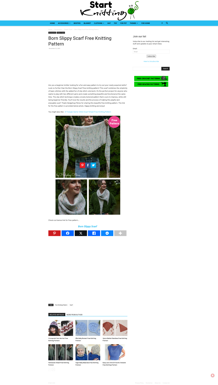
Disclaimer (149, 383)
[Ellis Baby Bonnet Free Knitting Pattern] (88, 327)
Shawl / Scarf (68, 29)
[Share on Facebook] (68, 233)
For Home (145, 23)
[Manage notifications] (212, 375)
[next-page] (53, 369)
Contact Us (166, 383)
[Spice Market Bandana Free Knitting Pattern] (115, 327)
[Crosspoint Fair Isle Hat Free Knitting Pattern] (60, 327)
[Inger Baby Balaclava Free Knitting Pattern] (88, 352)
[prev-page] (49, 369)
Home (52, 23)
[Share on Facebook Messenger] (107, 233)
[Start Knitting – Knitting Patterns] (109, 10)
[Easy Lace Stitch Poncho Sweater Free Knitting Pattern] (115, 352)
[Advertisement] (87, 68)
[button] (167, 23)
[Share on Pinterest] (54, 233)
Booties (77, 23)
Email (135, 48)
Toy (115, 23)
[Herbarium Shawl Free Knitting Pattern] (60, 352)
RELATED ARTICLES (57, 315)
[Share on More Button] (120, 233)
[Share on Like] (94, 233)
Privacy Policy (139, 383)
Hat (109, 23)
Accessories (63, 23)
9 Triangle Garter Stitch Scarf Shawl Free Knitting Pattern (88, 112)
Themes (133, 23)
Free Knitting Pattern (61, 305)
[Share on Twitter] (81, 233)
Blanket (87, 23)
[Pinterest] (162, 23)
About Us (158, 383)
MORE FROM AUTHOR (74, 315)
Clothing (98, 23)
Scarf (71, 305)
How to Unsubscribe (151, 61)
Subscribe (151, 56)
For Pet (123, 23)
